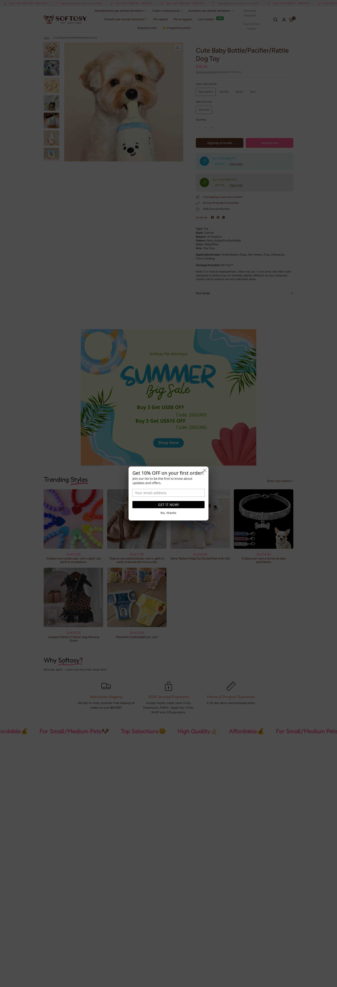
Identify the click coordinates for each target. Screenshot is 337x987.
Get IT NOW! (168, 505)
